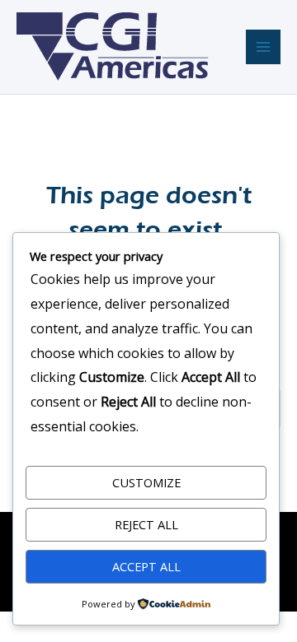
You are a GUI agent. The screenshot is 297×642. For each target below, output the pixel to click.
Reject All (146, 524)
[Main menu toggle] (263, 47)
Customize (146, 482)
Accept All (146, 566)
